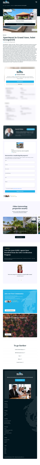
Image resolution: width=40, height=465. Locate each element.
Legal (5, 451)
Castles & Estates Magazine (19, 349)
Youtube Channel (19, 362)
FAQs (5, 415)
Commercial (6, 404)
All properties (6, 407)
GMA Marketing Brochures (19, 352)
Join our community (9, 310)
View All (7, 334)
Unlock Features (20, 81)
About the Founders (6, 439)
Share (35, 12)
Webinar (19, 359)
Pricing (5, 412)
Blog (19, 355)
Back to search (8, 10)
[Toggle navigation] (36, 2)
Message (6, 181)
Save (35, 10)
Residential (5, 403)
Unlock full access (21, 24)
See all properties (19, 237)
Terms (5, 450)
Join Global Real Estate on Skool (8, 430)
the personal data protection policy (17, 188)
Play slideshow (35, 29)
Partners (5, 442)
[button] (36, 215)
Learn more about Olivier (7, 420)
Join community (19, 380)
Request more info (20, 191)
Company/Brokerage (7, 173)
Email (6, 177)
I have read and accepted (14, 188)
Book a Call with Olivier (7, 423)
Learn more (20, 84)
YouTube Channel (6, 431)
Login (5, 447)
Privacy (5, 453)
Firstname (6, 164)
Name (6, 160)
